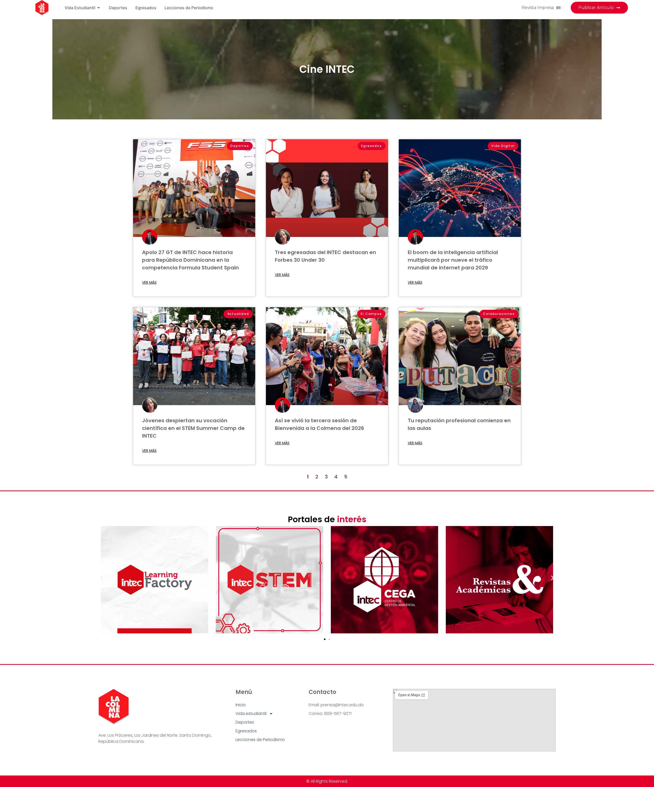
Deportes (245, 722)
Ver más (149, 282)
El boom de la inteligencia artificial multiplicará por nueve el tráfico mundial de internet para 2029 (453, 260)
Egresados (246, 731)
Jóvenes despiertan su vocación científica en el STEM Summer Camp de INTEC (193, 428)
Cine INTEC (327, 69)
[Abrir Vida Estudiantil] (99, 8)
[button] (101, 578)
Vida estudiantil (251, 713)
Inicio (241, 705)
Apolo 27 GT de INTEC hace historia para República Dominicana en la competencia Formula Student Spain (190, 260)
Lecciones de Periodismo (260, 740)
